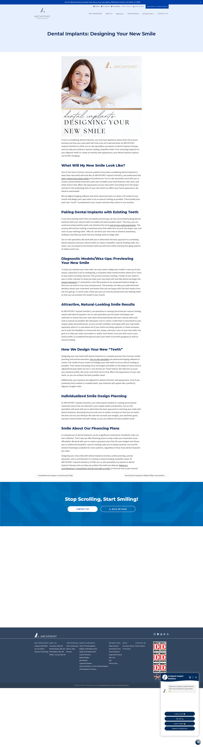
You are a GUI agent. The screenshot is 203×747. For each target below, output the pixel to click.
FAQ (110, 660)
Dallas (89, 544)
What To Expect (114, 646)
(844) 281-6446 (139, 6)
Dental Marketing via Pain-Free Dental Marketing (114, 685)
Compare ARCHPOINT (41, 646)
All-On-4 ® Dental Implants (87, 646)
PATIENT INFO (148, 14)
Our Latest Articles (128, 646)
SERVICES (120, 14)
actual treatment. (69, 282)
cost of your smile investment (123, 225)
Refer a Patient (126, 6)
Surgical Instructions (115, 654)
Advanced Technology (41, 652)
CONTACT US (163, 14)
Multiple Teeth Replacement (88, 649)
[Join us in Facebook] (158, 634)
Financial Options (114, 652)
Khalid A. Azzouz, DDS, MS (57, 654)
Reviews (69, 652)
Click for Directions (51, 592)
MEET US (109, 14)
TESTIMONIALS (133, 14)
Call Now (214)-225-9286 (144, 573)
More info (55, 598)
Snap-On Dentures (85, 654)
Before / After (70, 649)
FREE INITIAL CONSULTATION (157, 6)
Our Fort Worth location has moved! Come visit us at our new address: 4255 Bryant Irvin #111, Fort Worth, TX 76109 (102, 2)
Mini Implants (83, 660)
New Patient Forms (115, 649)
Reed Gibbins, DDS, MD (56, 652)
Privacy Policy (113, 663)
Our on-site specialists (99, 359)
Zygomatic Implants (85, 663)
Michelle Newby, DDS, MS (57, 649)
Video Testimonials (72, 646)
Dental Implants (87, 643)
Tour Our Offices (39, 649)
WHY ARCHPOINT (95, 14)
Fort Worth (105, 544)
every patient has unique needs (75, 178)
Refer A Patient (140, 646)
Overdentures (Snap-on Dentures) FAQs (55, 475)
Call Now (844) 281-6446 (53, 573)
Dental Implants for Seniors (88, 669)
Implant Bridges (84, 657)
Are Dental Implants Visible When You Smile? (145, 475)
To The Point (126, 649)
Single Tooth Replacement (87, 652)
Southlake (78, 544)
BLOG (125, 643)
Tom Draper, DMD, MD (56, 646)
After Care (112, 657)
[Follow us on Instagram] (155, 634)
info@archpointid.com (52, 577)
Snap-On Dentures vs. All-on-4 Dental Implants (93, 666)
